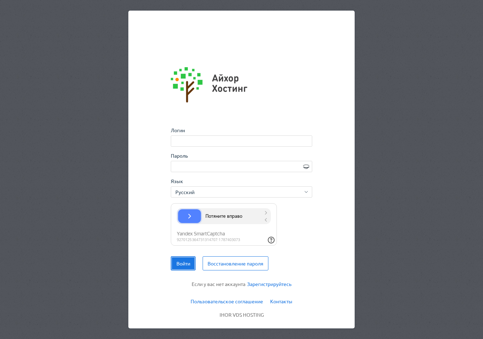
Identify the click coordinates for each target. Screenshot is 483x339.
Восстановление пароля (235, 263)
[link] (269, 284)
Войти (183, 263)
